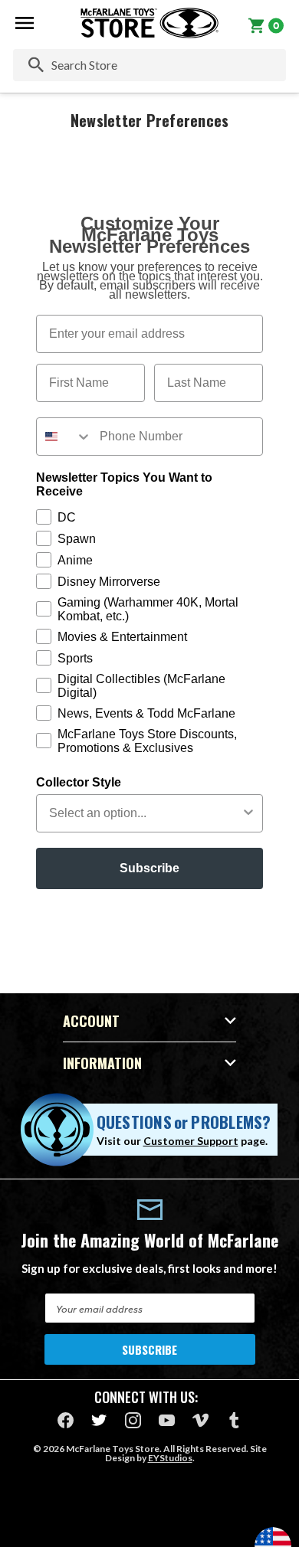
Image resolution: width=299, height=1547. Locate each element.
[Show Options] (248, 813)
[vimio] (200, 1420)
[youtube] (167, 1420)
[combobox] (64, 436)
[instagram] (133, 1420)
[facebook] (66, 1420)
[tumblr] (234, 1420)
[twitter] (99, 1420)
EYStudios (170, 1458)
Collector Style (78, 782)
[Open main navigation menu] (24, 23)
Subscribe (149, 868)
